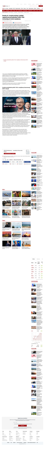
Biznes (10, 431)
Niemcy (11, 10)
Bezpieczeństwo (41, 10)
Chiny (37, 10)
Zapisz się (22, 425)
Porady (37, 440)
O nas (11, 442)
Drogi (30, 433)
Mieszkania (24, 433)
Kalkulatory (17, 436)
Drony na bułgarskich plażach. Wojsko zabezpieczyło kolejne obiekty (26, 229)
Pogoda (30, 440)
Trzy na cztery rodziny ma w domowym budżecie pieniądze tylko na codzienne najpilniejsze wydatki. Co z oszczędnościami (16, 198)
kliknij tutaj (26, 428)
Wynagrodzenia (18, 433)
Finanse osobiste (10, 12)
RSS (37, 442)
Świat (4, 10)
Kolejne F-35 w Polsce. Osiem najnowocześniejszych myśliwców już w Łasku (6, 198)
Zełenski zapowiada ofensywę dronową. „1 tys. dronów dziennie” (6, 229)
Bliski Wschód (20, 10)
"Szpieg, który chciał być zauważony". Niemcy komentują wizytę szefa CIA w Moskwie (6, 239)
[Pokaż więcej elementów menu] (42, 8)
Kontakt (8, 442)
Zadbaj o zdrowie (26, 12)
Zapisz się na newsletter (17, 22)
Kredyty (10, 439)
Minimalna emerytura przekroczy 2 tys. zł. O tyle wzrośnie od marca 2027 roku (6, 217)
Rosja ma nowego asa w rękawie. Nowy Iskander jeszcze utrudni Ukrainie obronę (25, 239)
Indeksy (37, 432)
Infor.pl (24, 436)
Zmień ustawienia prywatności (32, 442)
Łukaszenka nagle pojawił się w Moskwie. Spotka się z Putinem (6, 248)
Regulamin (25, 442)
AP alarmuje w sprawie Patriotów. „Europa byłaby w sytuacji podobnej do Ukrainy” (26, 248)
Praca (17, 431)
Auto (30, 439)
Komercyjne (24, 434)
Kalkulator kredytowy (18, 440)
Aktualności (7, 10)
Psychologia (37, 439)
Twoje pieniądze (11, 440)
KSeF (9, 434)
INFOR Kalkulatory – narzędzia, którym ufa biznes (13, 151)
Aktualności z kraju (4, 439)
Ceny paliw (15, 12)
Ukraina (34, 10)
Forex (37, 434)
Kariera (17, 434)
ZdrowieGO (38, 436)
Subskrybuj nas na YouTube (8, 22)
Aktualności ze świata (4, 440)
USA (16, 10)
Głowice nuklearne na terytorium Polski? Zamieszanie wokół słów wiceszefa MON (25, 198)
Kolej (30, 434)
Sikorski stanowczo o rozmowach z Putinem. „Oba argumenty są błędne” (16, 248)
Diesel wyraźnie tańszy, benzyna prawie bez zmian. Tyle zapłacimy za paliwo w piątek (16, 217)
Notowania (37, 431)
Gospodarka (10, 436)
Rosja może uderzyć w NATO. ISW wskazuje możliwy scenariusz (16, 239)
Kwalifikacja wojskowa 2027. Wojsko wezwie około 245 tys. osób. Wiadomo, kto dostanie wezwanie (26, 217)
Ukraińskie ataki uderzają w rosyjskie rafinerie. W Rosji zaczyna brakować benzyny (16, 229)
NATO (7, 159)
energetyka (11, 159)
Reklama (14, 442)
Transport (31, 431)
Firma (9, 433)
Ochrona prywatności (19, 442)
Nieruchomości (25, 431)
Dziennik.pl (31, 436)
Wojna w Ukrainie (20, 12)
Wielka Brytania (30, 10)
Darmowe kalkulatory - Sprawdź (9, 153)
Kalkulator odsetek (18, 439)
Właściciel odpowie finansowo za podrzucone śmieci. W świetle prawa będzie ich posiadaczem (6, 208)
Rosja (14, 10)
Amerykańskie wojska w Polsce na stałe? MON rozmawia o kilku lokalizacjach (25, 208)
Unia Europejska (25, 10)
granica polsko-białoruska (17, 159)
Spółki (37, 433)
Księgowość (24, 439)
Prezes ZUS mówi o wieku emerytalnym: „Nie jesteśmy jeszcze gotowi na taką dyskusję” (16, 208)
